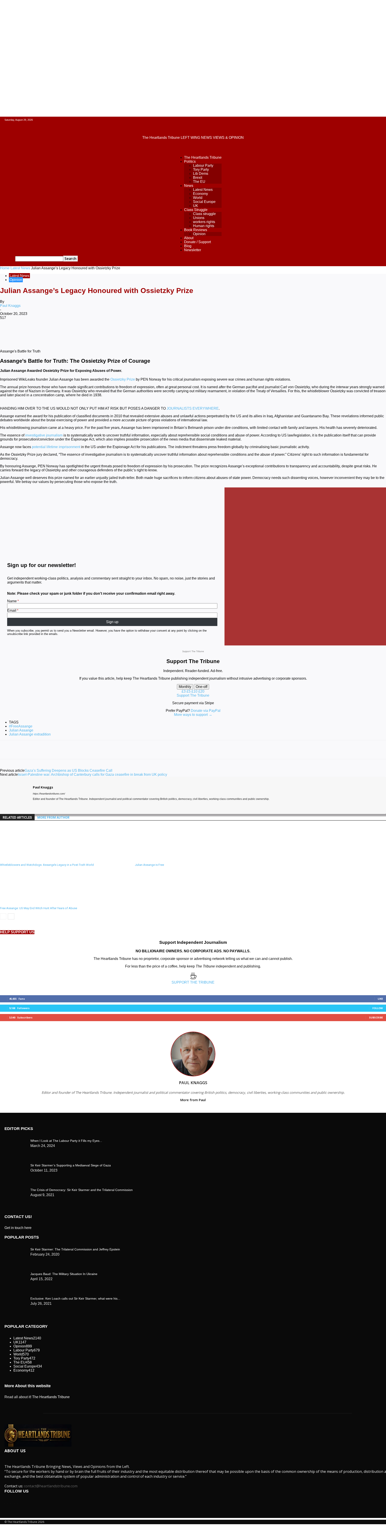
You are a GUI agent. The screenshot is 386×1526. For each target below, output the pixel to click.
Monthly (185, 687)
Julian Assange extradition (30, 734)
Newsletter (192, 250)
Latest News (203, 190)
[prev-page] (3, 916)
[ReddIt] (121, 332)
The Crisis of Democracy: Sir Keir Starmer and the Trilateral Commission (81, 1190)
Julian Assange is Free (149, 864)
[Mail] (42, 805)
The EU (199, 181)
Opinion (199, 234)
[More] (185, 332)
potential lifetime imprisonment (56, 447)
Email (11, 610)
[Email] (137, 332)
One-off (201, 687)
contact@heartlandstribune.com (51, 1486)
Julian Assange (21, 730)
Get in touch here (17, 1228)
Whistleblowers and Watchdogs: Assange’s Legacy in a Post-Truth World (47, 864)
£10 (194, 691)
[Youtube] (50, 805)
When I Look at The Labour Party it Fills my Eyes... (66, 1140)
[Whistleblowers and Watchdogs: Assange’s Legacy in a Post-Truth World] (24, 859)
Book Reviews (195, 230)
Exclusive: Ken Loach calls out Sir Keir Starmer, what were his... (75, 1298)
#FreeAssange (20, 726)
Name (12, 601)
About (188, 238)
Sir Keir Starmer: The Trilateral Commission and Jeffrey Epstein (75, 1249)
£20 (201, 691)
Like (380, 998)
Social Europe (204, 202)
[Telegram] (169, 332)
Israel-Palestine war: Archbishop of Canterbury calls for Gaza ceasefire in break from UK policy (92, 774)
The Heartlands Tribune (203, 157)
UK (195, 206)
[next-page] (11, 916)
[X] (57, 332)
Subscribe (376, 1017)
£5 (189, 691)
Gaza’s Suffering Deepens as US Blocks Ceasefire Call (68, 770)
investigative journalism (44, 435)
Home (5, 268)
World (197, 198)
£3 (184, 691)
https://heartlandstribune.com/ (49, 793)
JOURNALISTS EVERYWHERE (193, 408)
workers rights (204, 222)
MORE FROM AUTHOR (53, 817)
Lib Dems (200, 173)
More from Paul (193, 1100)
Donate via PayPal (205, 710)
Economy (200, 194)
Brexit (197, 177)
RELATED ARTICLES (17, 817)
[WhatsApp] (89, 332)
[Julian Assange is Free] (159, 859)
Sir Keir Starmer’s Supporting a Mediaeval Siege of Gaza (70, 1165)
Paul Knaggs (10, 306)
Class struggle (204, 214)
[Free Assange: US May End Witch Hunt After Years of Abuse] (24, 902)
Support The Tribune (193, 695)
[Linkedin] (105, 332)
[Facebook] (41, 332)
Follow (377, 1008)
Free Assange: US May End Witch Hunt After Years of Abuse (38, 908)
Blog (187, 246)
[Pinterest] (73, 332)
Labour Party (203, 165)
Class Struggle (196, 210)
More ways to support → (193, 715)
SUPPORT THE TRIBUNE (193, 982)
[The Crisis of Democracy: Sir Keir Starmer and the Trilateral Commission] (15, 1140)
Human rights (203, 226)
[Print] (153, 332)
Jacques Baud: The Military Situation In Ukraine (63, 1274)
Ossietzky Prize (122, 379)
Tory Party (201, 169)
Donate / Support (197, 242)
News (188, 186)
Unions (198, 218)
